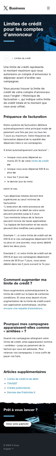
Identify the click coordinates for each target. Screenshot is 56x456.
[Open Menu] (48, 8)
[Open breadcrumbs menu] (7, 58)
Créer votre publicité (17, 423)
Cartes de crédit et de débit (22, 378)
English (8, 448)
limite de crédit (40, 160)
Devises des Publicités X (21, 392)
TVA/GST (12, 383)
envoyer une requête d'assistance (23, 308)
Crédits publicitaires (18, 387)
